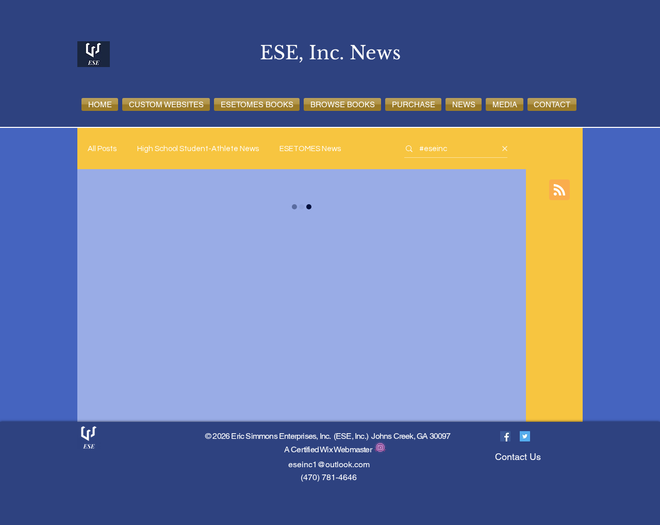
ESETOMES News (310, 149)
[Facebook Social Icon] (505, 436)
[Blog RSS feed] (559, 190)
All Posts (102, 149)
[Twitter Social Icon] (525, 436)
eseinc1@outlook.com (329, 464)
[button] (166, 104)
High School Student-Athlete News (198, 149)
